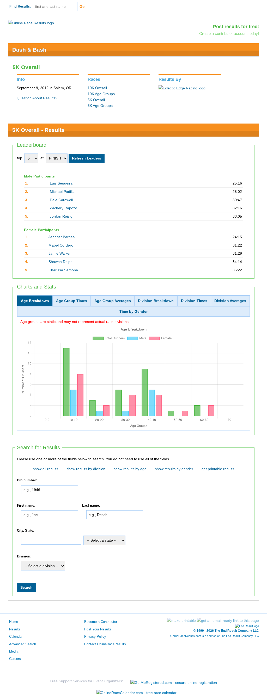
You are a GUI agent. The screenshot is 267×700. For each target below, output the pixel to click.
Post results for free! (236, 26)
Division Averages (230, 301)
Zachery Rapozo (63, 208)
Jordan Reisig (61, 216)
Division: (24, 556)
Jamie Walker (59, 253)
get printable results (218, 469)
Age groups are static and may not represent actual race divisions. (75, 322)
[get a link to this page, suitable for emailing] (228, 620)
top (19, 158)
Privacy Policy (95, 636)
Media (13, 651)
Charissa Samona (63, 270)
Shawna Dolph (60, 262)
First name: (26, 505)
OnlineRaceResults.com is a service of (214, 635)
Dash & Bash (29, 50)
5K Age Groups (100, 105)
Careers (15, 659)
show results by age (130, 469)
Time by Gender (133, 311)
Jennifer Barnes (61, 237)
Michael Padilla (62, 191)
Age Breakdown (35, 301)
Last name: (91, 505)
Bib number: (27, 480)
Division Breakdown (156, 301)
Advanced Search (22, 644)
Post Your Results (98, 629)
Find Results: (20, 6)
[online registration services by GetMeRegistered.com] (173, 681)
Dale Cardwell (61, 200)
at (42, 158)
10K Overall (97, 88)
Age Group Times (71, 301)
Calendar (15, 636)
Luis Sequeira (61, 183)
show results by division (85, 469)
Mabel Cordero (60, 245)
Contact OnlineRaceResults (105, 644)
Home (13, 622)
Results (15, 629)
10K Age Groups (101, 94)
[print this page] (181, 620)
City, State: (25, 530)
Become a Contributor (100, 622)
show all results (45, 469)
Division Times (194, 301)
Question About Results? (37, 98)
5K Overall (96, 100)
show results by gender (174, 469)
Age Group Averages (112, 301)
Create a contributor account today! (229, 33)
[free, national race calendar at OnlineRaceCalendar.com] (136, 693)
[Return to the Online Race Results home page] (31, 23)
